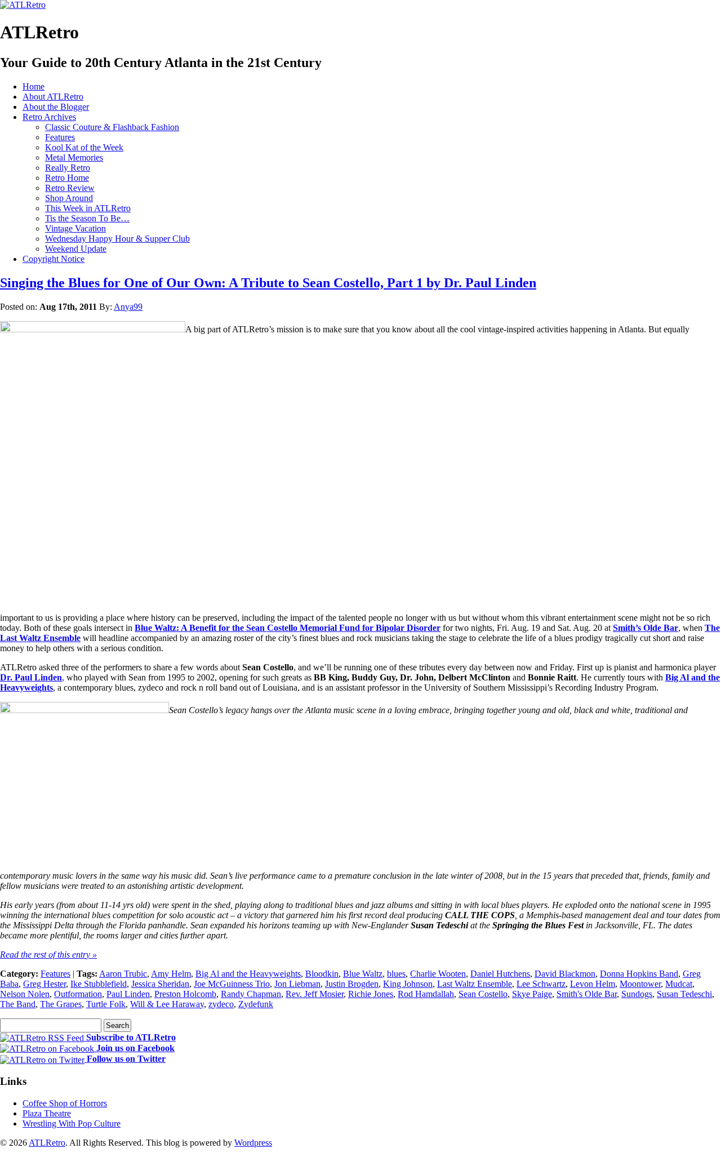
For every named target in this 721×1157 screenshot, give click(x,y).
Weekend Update (75, 248)
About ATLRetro (53, 96)
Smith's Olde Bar (587, 994)
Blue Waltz (362, 973)
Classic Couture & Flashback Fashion (112, 127)
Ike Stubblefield (98, 984)
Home (33, 86)
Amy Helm (171, 973)
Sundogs (636, 994)
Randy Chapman (251, 994)
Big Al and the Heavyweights (248, 973)
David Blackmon (565, 973)
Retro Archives (49, 117)
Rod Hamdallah (426, 994)
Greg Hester (44, 984)
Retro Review (70, 188)
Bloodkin (322, 973)
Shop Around (69, 198)
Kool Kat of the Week (84, 147)
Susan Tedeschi (684, 994)
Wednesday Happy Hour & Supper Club (117, 238)
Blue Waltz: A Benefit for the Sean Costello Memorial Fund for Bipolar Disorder (287, 628)
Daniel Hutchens (500, 973)
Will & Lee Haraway (167, 1004)
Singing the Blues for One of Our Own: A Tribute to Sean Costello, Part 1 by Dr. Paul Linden (268, 282)
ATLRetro (47, 1142)
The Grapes (61, 1004)
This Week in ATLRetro (88, 208)
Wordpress (253, 1142)
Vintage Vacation (75, 228)
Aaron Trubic (123, 973)
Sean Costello (483, 994)
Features (60, 137)
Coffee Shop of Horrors (65, 1103)
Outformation (78, 994)
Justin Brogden (352, 984)
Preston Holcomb (185, 994)
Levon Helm (592, 984)
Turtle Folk (106, 1004)
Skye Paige (532, 994)
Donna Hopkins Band (639, 973)
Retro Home (67, 178)
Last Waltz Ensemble (474, 984)
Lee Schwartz (541, 984)
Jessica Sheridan (160, 984)
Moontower (640, 984)
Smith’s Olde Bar (645, 628)
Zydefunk (255, 1004)
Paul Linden (128, 994)
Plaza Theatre (47, 1113)
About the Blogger (56, 107)
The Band (17, 1004)
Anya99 (128, 307)
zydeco (221, 1004)
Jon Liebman (297, 984)
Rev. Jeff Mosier (315, 994)
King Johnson (408, 984)
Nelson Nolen (25, 994)
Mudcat (678, 984)
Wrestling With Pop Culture (72, 1123)
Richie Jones (370, 994)
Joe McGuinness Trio (232, 984)
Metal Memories (74, 157)
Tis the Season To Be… (87, 218)
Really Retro (67, 167)
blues (396, 973)
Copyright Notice (53, 259)
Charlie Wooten (438, 973)
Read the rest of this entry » (48, 954)
